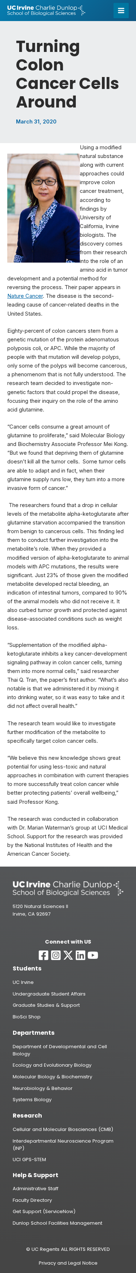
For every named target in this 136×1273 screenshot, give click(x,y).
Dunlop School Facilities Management (57, 1223)
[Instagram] (55, 955)
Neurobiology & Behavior (43, 1088)
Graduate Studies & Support (46, 1005)
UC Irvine (23, 982)
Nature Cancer (25, 296)
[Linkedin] (80, 955)
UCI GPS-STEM (29, 1159)
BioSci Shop (27, 1016)
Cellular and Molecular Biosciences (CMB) (63, 1129)
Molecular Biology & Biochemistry (52, 1076)
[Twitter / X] (68, 955)
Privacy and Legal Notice (68, 1263)
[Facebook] (43, 955)
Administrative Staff (35, 1188)
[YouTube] (92, 955)
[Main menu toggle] (121, 10)
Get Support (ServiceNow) (44, 1211)
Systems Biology (32, 1099)
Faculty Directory (32, 1200)
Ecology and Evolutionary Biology (52, 1065)
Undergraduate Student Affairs (49, 993)
